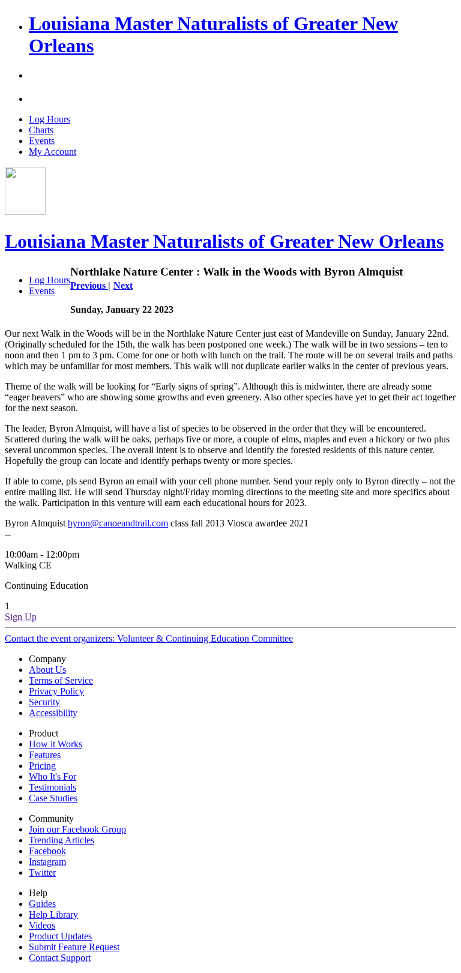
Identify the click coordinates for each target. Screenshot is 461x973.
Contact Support (60, 958)
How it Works (55, 744)
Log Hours (49, 119)
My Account (52, 151)
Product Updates (60, 936)
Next (123, 285)
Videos (42, 925)
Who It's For (52, 776)
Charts (41, 130)
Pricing (42, 766)
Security (44, 702)
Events (42, 141)
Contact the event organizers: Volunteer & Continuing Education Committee (149, 638)
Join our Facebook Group (77, 829)
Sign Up (21, 617)
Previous (89, 285)
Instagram (47, 862)
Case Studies (53, 798)
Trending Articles (61, 840)
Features (45, 755)
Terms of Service (61, 680)
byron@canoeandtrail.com (118, 523)
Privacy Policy (56, 691)
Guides (42, 904)
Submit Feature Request (74, 947)
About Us (47, 669)
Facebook (47, 851)
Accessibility (53, 713)
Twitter (42, 872)
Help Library (53, 914)
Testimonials (52, 787)
